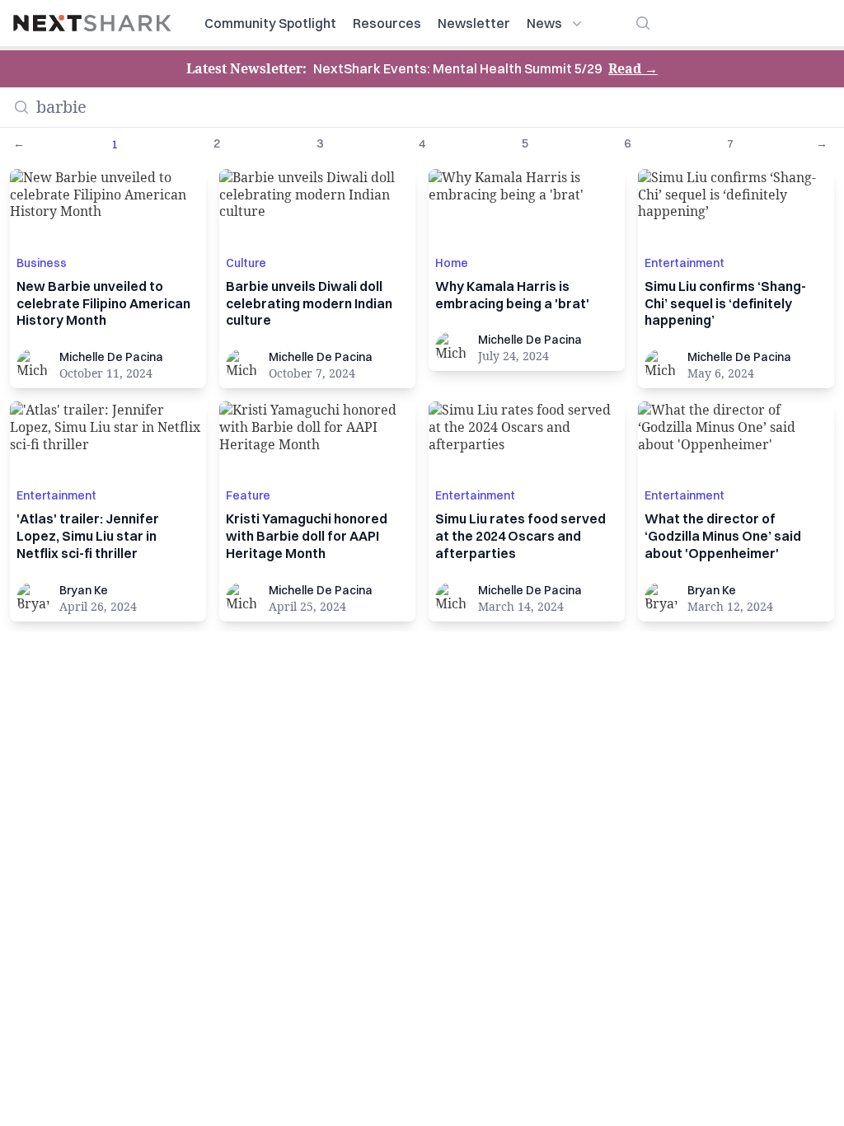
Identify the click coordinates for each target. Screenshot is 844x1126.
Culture (246, 263)
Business (41, 263)
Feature (248, 495)
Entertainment (684, 263)
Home (451, 263)
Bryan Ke (83, 590)
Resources (387, 23)
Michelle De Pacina (111, 357)
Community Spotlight (270, 23)
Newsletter (474, 23)
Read (633, 68)
